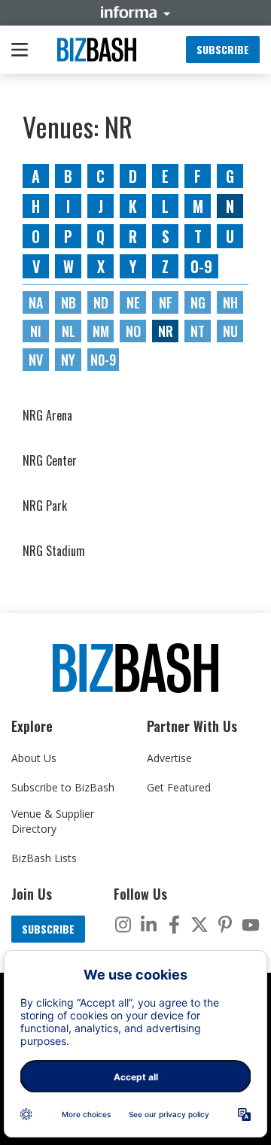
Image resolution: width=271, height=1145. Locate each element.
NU (230, 331)
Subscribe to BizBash (62, 787)
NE (133, 302)
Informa (135, 12)
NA (36, 302)
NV (36, 359)
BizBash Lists (44, 858)
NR (165, 331)
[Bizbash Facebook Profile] (174, 925)
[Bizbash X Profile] (199, 925)
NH (230, 302)
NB (68, 302)
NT (197, 331)
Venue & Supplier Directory (52, 821)
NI (35, 331)
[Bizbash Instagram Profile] (123, 925)
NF (165, 302)
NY (68, 359)
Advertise (169, 758)
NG (198, 302)
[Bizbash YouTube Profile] (251, 925)
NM (101, 331)
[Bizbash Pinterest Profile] (225, 925)
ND (100, 302)
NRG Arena (47, 415)
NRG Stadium (54, 551)
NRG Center (50, 460)
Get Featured (179, 787)
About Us (33, 758)
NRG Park (45, 506)
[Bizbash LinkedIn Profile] (148, 925)
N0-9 (103, 359)
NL (68, 331)
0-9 (201, 266)
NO (133, 331)
